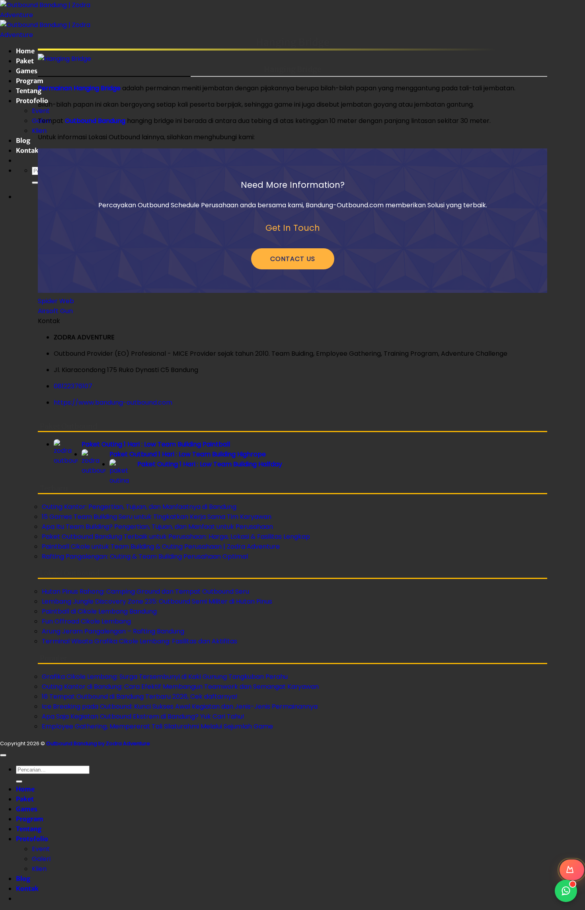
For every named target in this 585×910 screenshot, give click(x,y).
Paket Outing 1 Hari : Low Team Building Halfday (209, 464)
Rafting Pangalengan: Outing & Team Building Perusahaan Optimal (145, 556)
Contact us (292, 258)
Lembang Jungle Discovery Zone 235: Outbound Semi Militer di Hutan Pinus (157, 601)
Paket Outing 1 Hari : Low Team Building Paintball (156, 444)
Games (26, 71)
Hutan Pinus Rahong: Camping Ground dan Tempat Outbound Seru (145, 591)
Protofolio (32, 101)
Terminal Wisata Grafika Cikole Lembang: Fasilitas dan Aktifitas (139, 641)
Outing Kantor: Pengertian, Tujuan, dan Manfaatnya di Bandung (139, 506)
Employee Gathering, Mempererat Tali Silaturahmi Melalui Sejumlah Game (157, 726)
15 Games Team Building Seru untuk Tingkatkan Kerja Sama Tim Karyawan (156, 516)
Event (41, 110)
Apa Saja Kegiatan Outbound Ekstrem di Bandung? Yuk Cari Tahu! (143, 716)
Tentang (28, 91)
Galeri (41, 858)
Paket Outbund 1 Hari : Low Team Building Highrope (187, 454)
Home (25, 51)
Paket (25, 61)
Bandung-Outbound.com (345, 205)
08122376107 (73, 386)
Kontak (27, 150)
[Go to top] (3, 755)
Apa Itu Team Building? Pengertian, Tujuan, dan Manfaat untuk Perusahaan (157, 526)
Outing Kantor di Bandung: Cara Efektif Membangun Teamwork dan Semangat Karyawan (180, 686)
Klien (39, 130)
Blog (23, 140)
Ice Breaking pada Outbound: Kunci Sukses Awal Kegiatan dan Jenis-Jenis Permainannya (180, 706)
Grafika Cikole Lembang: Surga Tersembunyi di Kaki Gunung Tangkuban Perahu (165, 676)
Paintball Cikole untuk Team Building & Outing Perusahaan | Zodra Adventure (161, 546)
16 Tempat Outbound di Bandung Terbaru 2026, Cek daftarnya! (140, 696)
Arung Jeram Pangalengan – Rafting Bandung (113, 631)
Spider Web (56, 301)
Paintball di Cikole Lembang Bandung (99, 611)
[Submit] (35, 182)
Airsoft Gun (55, 311)
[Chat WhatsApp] (566, 891)
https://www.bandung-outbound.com (113, 402)
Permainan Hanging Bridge (79, 88)
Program (29, 81)
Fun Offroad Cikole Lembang (86, 621)
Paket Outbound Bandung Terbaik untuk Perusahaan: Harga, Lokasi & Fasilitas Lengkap (176, 536)
